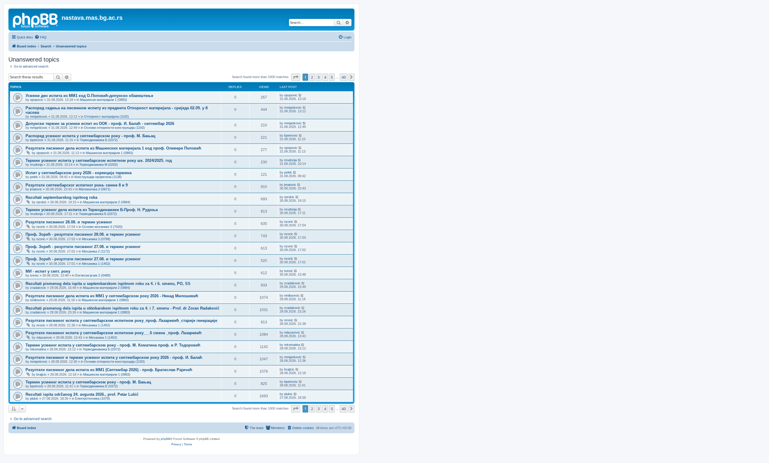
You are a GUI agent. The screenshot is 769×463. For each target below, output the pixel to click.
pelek (34, 177)
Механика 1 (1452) (96, 263)
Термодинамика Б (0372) (99, 140)
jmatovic (36, 189)
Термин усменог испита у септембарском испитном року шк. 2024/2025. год (99, 160)
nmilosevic (37, 300)
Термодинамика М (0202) (98, 164)
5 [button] (332, 77)
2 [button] (312, 77)
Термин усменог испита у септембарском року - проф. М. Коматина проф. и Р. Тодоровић (113, 345)
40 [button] (344, 77)
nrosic (40, 325)
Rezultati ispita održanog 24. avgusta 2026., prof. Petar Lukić (82, 394)
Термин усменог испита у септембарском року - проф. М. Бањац (88, 382)
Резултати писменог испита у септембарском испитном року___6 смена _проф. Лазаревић (114, 333)
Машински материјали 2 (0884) (106, 202)
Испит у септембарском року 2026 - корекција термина (79, 173)
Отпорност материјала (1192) (106, 116)
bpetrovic (37, 140)
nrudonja (36, 164)
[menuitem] (41, 37)
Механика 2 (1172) (96, 251)
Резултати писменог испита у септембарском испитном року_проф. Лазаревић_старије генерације (121, 320)
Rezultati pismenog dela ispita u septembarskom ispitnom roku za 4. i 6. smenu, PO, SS (108, 283)
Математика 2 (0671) (95, 189)
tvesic (34, 275)
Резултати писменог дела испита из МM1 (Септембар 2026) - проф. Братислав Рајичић (109, 370)
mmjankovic (38, 116)
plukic (34, 398)
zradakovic (38, 287)
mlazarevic (44, 337)
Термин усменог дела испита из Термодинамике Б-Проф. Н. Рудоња (92, 209)
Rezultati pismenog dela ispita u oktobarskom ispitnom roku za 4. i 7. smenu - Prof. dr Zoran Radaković (122, 308)
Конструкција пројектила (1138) (98, 177)
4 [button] (325, 77)
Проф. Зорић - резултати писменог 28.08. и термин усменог (83, 234)
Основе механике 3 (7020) (102, 226)
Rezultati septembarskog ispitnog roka (61, 197)
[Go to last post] (300, 95)
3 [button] (319, 77)
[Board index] (36, 19)
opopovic (36, 99)
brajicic (41, 374)
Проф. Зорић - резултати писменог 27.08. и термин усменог (83, 246)
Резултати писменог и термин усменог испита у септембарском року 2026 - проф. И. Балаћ (114, 357)
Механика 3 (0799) (96, 239)
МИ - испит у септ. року (48, 271)
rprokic (41, 202)
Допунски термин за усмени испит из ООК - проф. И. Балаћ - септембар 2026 (100, 123)
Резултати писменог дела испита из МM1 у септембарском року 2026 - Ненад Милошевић (112, 296)
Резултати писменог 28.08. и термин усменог (69, 222)
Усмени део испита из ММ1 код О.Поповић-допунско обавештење (89, 95)
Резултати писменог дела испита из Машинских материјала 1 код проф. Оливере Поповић (113, 148)
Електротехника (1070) (92, 398)
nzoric (40, 226)
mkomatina (38, 349)
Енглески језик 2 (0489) (93, 275)
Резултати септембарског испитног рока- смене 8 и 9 (77, 185)
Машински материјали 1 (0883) (103, 99)
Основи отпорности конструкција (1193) (114, 127)
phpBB (165, 438)
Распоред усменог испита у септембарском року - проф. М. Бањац (90, 136)
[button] (295, 77)
